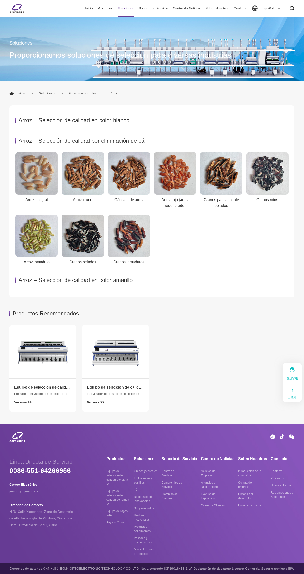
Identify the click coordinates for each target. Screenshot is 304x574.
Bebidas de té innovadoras (143, 499)
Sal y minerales (144, 508)
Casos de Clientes (213, 505)
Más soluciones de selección (144, 551)
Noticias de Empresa (208, 473)
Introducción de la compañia (249, 473)
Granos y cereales (83, 93)
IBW (291, 568)
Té (135, 489)
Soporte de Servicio (153, 8)
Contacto (240, 8)
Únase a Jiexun (281, 485)
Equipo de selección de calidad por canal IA (117, 478)
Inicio (89, 8)
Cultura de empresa (245, 485)
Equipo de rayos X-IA (117, 513)
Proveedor (277, 478)
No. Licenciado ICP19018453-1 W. (166, 568)
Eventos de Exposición (208, 496)
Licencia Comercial (246, 568)
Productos (105, 8)
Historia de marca (249, 505)
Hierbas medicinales (142, 517)
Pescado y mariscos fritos (143, 540)
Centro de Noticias (187, 8)
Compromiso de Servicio (172, 485)
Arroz (114, 93)
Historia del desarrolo (245, 496)
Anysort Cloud (115, 522)
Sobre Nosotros (217, 8)
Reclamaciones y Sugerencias (282, 495)
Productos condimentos (142, 529)
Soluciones (126, 8)
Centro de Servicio (168, 473)
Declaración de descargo (212, 568)
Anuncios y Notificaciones (210, 485)
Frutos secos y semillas (143, 480)
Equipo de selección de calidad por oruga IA (117, 497)
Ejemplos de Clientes (170, 496)
